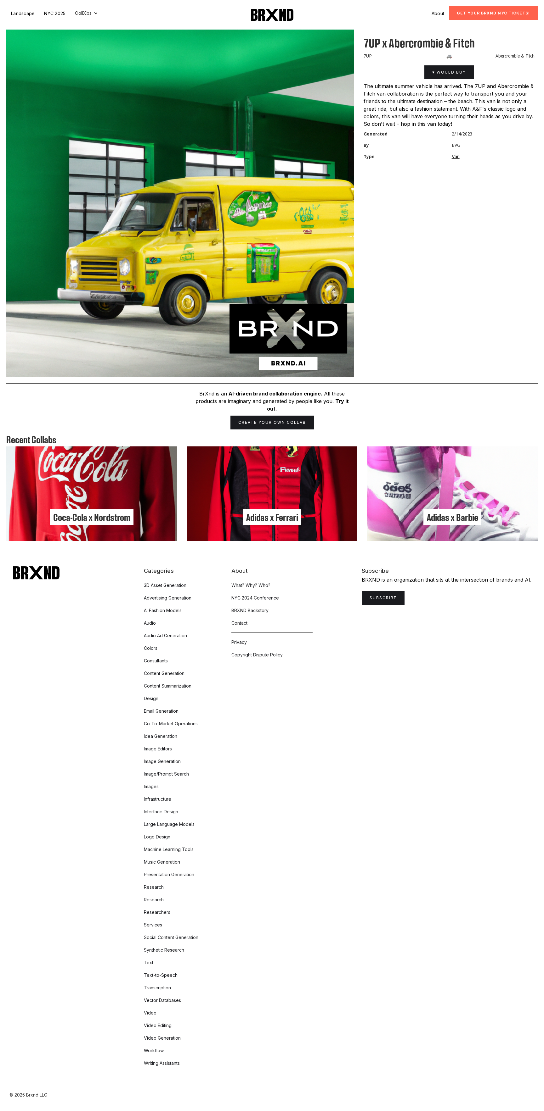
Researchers (157, 912)
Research (154, 887)
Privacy (239, 642)
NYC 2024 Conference (255, 597)
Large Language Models (169, 824)
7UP (368, 55)
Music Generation (162, 862)
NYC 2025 (54, 13)
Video (150, 1012)
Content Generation (164, 673)
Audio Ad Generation (165, 635)
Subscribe (383, 597)
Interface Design (161, 811)
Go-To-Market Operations (171, 723)
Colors (150, 648)
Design (151, 698)
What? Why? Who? (250, 585)
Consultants (156, 660)
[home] (272, 14)
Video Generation (162, 1038)
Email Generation (161, 711)
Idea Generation (160, 736)
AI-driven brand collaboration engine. (275, 393)
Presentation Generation (169, 874)
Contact (239, 623)
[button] (86, 13)
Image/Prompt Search (166, 774)
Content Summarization (167, 685)
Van (456, 156)
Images (151, 786)
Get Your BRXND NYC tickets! (493, 13)
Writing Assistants (162, 1063)
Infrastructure (157, 799)
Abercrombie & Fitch (515, 55)
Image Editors (158, 748)
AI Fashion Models (163, 610)
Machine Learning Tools (169, 849)
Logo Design (157, 836)
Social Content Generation (171, 937)
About (438, 13)
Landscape (23, 13)
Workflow (154, 1050)
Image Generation (162, 761)
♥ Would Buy (449, 72)
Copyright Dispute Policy (257, 654)
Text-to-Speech (161, 975)
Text (148, 962)
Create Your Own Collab (272, 422)
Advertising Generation (167, 597)
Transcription (157, 987)
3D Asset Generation (165, 585)
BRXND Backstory (250, 610)
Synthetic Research (164, 950)
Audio (150, 623)
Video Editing (158, 1025)
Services (153, 924)
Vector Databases (162, 1000)
